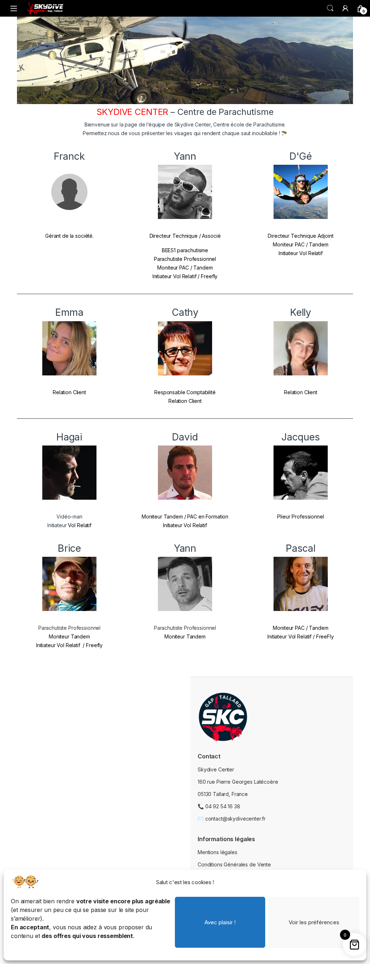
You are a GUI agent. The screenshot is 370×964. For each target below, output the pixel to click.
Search (330, 8)
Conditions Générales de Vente (234, 864)
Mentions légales (217, 852)
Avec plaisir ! (220, 922)
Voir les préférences (314, 922)
